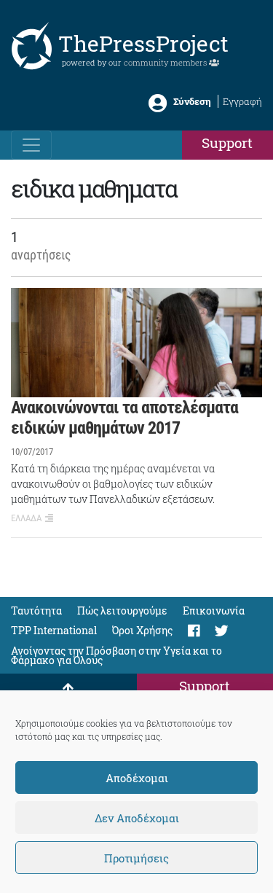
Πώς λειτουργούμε (122, 610)
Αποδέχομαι (137, 778)
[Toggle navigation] (31, 145)
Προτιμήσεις (136, 858)
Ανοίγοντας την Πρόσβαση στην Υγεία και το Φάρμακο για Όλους (116, 655)
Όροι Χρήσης (142, 630)
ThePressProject (143, 43)
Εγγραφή (242, 101)
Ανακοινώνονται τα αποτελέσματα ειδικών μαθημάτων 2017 (124, 418)
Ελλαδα (26, 517)
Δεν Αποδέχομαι (137, 818)
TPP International (54, 630)
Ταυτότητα (36, 610)
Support (227, 142)
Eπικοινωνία (214, 610)
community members (166, 62)
